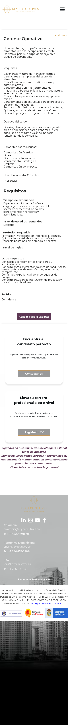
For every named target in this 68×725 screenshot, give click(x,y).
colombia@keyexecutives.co (22, 529)
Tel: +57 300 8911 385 (17, 534)
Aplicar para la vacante (34, 316)
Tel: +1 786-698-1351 (16, 569)
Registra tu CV (34, 432)
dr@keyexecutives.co (17, 546)
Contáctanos (34, 373)
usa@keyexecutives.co (17, 563)
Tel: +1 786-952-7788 (17, 551)
